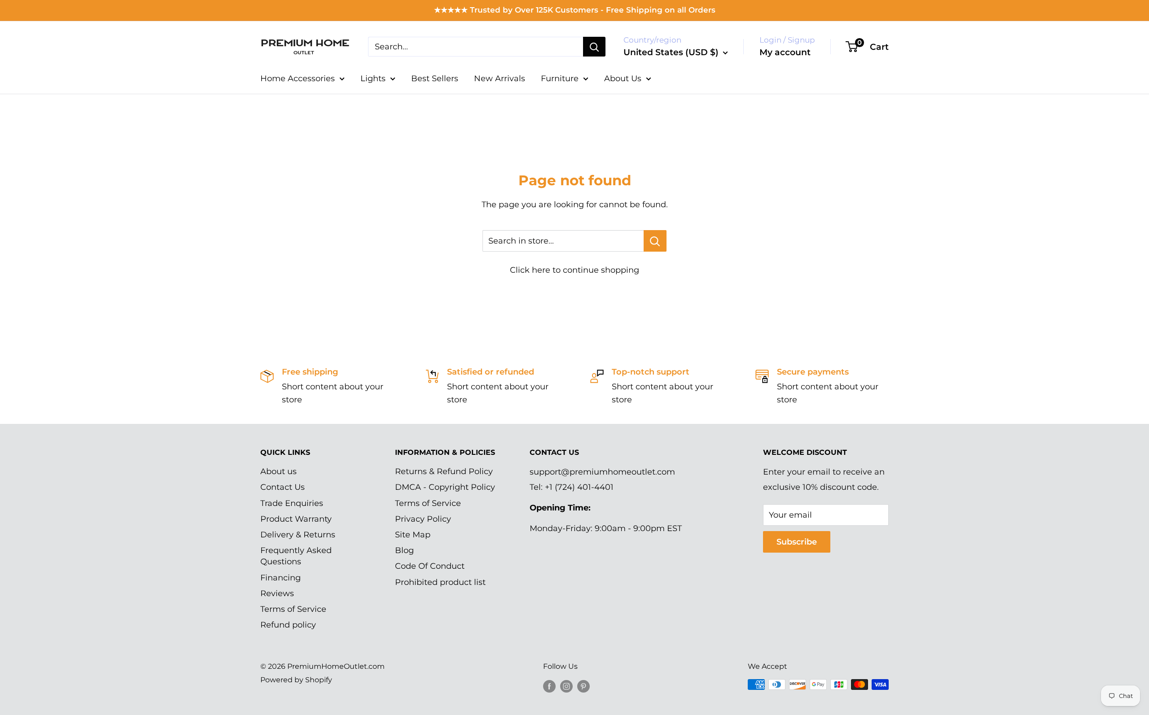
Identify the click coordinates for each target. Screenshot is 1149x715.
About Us (622, 78)
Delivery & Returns (297, 535)
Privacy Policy (423, 519)
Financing (280, 578)
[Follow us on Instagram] (566, 686)
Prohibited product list (440, 582)
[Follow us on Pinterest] (583, 686)
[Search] (594, 47)
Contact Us (282, 487)
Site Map (412, 535)
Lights (373, 78)
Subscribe (796, 542)
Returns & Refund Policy (444, 471)
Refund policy (288, 625)
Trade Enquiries (291, 503)
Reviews (277, 593)
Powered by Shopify (296, 680)
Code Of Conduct (430, 566)
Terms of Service (293, 609)
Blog (404, 550)
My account (785, 52)
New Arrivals (499, 78)
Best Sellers (434, 78)
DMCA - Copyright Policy (445, 487)
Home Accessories (297, 78)
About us (278, 471)
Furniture (560, 78)
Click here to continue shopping (574, 270)
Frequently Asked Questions (296, 556)
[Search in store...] (655, 241)
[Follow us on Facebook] (549, 686)
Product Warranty (296, 519)
